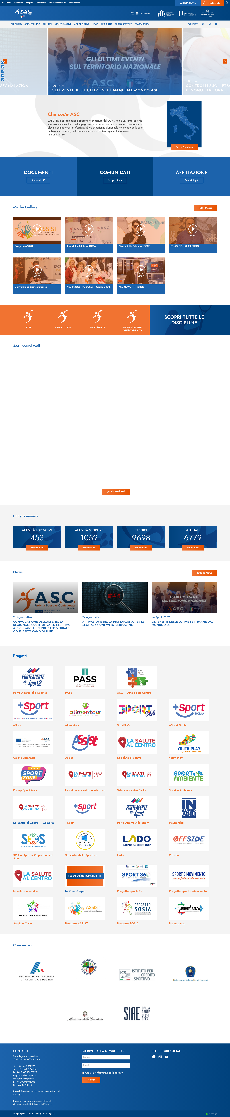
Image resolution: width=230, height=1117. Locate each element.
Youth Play (176, 758)
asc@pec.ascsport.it (23, 1078)
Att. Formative (63, 24)
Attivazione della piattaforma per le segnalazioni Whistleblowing (113, 623)
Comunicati (18, 2)
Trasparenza (142, 24)
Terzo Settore (123, 24)
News (95, 24)
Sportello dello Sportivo (80, 855)
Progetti (29, 2)
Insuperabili (176, 823)
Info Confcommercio (57, 2)
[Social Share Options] (24, 416)
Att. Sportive (81, 24)
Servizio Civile (22, 923)
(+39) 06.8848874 (26, 1066)
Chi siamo (16, 24)
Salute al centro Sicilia (131, 790)
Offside (174, 855)
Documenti (6, 2)
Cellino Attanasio (24, 758)
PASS (68, 692)
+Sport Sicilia (177, 725)
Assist (69, 758)
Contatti (193, 24)
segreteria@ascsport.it (24, 1075)
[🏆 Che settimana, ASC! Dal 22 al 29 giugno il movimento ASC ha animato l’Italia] (52, 449)
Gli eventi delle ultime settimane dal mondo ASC (182, 623)
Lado (120, 855)
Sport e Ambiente (180, 790)
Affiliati (47, 24)
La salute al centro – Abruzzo (85, 790)
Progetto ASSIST (76, 923)
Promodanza (177, 923)
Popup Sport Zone (25, 790)
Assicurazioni (74, 2)
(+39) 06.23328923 (27, 1072)
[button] (225, 61)
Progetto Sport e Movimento (188, 891)
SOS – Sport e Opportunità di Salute (33, 856)
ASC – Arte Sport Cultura (134, 692)
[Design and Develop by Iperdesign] (211, 1113)
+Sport (17, 725)
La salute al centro (129, 758)
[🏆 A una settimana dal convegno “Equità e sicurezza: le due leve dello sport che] (115, 387)
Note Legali (48, 1113)
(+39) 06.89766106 (26, 1069)
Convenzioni (41, 2)
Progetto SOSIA (128, 923)
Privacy (38, 1113)
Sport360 (123, 725)
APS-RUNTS (106, 24)
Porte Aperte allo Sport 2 (30, 692)
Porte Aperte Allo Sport (133, 823)
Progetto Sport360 (129, 891)
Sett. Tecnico (32, 24)
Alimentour (72, 725)
